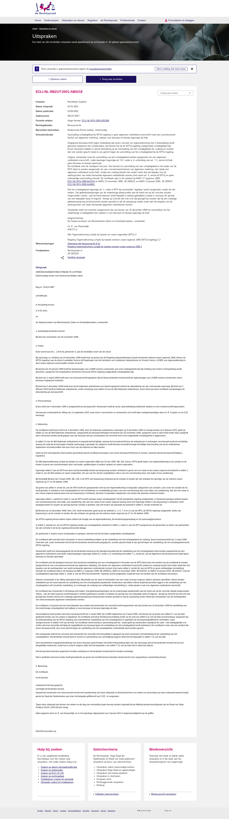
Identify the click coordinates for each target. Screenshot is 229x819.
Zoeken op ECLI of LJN (52, 773)
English (40, 811)
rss (154, 810)
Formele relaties (44, 120)
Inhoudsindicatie (44, 134)
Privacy (55, 811)
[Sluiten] (192, 69)
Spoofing (86, 811)
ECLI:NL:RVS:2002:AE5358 (95, 120)
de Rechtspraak (109, 20)
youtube (191, 810)
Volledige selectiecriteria (107, 794)
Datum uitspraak (44, 106)
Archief (103, 811)
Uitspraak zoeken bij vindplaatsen (57, 782)
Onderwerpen (51, 20)
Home (38, 20)
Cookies (63, 811)
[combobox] (175, 93)
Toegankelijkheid (74, 811)
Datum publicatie (44, 111)
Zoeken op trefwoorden (52, 770)
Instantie (40, 102)
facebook (178, 810)
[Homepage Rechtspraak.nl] (44, 7)
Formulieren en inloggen (181, 20)
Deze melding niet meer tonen (171, 69)
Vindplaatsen (42, 250)
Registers (93, 20)
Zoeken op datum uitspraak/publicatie (59, 767)
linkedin (187, 810)
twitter (174, 810)
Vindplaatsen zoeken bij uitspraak (57, 779)
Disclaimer (111, 811)
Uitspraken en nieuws (73, 20)
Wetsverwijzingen (45, 243)
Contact (142, 20)
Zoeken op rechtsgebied (52, 776)
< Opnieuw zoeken (57, 79)
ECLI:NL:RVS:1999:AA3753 (81, 181)
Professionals (127, 20)
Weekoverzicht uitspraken (163, 794)
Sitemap (48, 811)
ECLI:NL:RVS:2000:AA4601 (81, 184)
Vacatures (95, 811)
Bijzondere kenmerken (47, 130)
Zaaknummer (42, 116)
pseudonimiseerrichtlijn (101, 69)
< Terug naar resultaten (111, 79)
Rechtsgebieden (44, 125)
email (158, 810)
